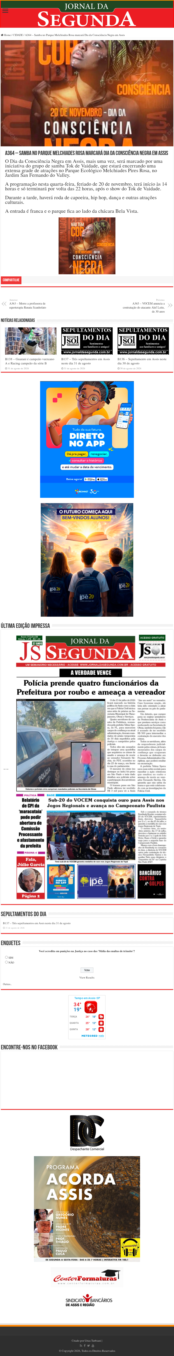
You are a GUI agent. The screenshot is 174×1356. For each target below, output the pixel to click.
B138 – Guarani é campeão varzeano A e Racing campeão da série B (29, 361)
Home (7, 35)
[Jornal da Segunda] (87, 14)
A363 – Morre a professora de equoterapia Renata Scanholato (27, 303)
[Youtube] (93, 1345)
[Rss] (81, 1345)
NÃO (11, 962)
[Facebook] (84, 1345)
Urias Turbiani (93, 1340)
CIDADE (18, 35)
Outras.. (7, 984)
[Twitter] (88, 1345)
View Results (86, 977)
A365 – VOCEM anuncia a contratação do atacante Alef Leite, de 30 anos (144, 305)
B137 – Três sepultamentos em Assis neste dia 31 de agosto (85, 361)
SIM (10, 957)
